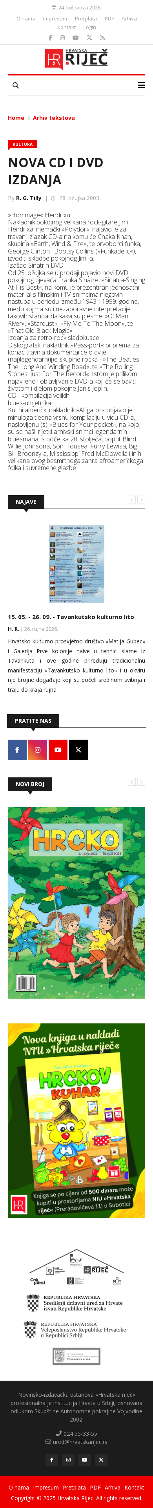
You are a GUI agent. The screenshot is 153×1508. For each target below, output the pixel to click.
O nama (25, 18)
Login (90, 27)
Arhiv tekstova (54, 117)
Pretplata (86, 18)
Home (16, 117)
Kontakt (66, 27)
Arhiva (129, 18)
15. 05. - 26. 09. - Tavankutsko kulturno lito (71, 617)
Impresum (55, 18)
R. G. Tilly (29, 198)
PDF (109, 18)
